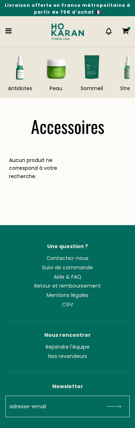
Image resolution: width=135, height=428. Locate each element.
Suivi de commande (67, 267)
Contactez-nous (67, 258)
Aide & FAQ (67, 276)
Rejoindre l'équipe (68, 346)
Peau (56, 88)
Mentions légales (67, 295)
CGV (67, 304)
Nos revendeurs (67, 356)
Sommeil (92, 88)
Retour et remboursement (67, 285)
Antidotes (20, 88)
